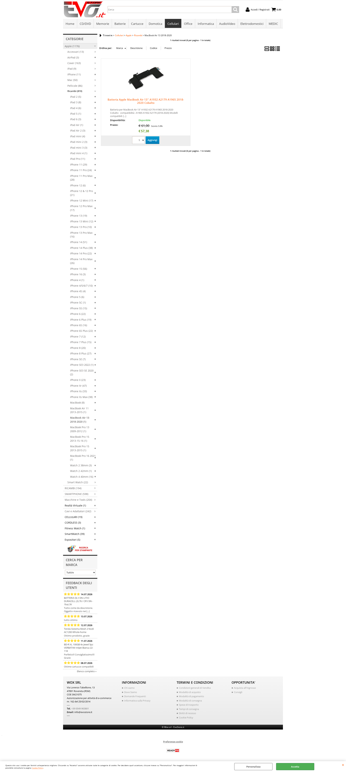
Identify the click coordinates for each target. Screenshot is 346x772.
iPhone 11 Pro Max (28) (81, 177)
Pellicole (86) (74, 85)
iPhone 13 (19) (78, 215)
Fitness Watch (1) (75, 528)
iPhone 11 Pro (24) (81, 170)
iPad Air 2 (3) (77, 130)
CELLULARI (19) (73, 517)
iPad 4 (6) (75, 108)
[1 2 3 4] (139, 140)
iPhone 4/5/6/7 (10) (81, 285)
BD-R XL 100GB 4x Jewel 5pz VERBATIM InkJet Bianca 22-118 (78, 648)
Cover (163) (74, 63)
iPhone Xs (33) (78, 391)
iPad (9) (71, 68)
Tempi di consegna (189, 709)
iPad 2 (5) (75, 96)
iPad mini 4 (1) (78, 153)
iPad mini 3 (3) (78, 147)
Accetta (295, 766)
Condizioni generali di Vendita (195, 687)
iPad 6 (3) (75, 119)
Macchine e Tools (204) (78, 499)
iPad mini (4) (77, 136)
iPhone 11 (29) (78, 164)
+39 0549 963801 (80, 708)
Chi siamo (129, 687)
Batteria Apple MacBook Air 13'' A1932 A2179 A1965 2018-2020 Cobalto (146, 101)
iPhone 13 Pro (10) (81, 227)
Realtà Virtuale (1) (75, 505)
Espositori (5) (72, 539)
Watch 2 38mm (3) (81, 465)
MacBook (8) (77, 402)
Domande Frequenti (135, 696)
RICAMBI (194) (73, 488)
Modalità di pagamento (191, 696)
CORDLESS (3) (73, 522)
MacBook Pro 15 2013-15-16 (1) (79, 438)
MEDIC (273, 24)
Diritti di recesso (187, 713)
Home (70, 24)
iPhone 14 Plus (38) (81, 248)
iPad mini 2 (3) (78, 142)
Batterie (120, 24)
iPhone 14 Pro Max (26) (81, 261)
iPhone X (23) (78, 380)
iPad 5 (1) (75, 113)
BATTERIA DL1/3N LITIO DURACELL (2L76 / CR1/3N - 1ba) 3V (78, 601)
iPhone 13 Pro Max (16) (81, 234)
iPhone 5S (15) (78, 308)
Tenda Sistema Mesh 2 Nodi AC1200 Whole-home (79, 630)
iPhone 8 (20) (78, 348)
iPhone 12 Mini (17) (81, 200)
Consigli (238, 692)
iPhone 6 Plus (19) (80, 319)
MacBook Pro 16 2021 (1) (83, 457)
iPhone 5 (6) (77, 297)
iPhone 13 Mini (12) (81, 221)
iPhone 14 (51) (78, 242)
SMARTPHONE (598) (76, 494)
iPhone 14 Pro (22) (81, 253)
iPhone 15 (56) (78, 268)
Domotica (155, 24)
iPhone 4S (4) (78, 291)
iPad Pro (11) (77, 158)
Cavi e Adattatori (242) (78, 511)
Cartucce (137, 24)
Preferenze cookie (173, 741)
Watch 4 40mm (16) (81, 476)
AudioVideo (227, 24)
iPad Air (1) (76, 125)
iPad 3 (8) (75, 102)
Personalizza (253, 766)
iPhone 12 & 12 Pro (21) (81, 192)
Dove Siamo (130, 692)
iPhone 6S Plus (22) (81, 330)
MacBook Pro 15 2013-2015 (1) (79, 448)
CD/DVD (85, 24)
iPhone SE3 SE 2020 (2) (82, 372)
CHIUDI (343, 765)
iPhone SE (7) (78, 359)
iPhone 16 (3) (78, 274)
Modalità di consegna (190, 700)
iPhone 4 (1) (77, 280)
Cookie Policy (37, 768)
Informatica (206, 24)
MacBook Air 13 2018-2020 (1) (79, 419)
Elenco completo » (86, 671)
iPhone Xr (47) (78, 385)
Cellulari (173, 24)
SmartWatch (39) (75, 534)
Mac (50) (72, 80)
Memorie (102, 24)
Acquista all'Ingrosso (245, 687)
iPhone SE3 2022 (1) (82, 364)
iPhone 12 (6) (78, 185)
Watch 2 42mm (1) (81, 471)
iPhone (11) (74, 74)
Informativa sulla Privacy (137, 700)
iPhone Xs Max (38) (81, 397)
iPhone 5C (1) (78, 302)
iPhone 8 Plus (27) (80, 353)
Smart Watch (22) (77, 482)
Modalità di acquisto (190, 692)
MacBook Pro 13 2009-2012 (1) (79, 429)
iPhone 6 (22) (78, 314)
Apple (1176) (72, 46)
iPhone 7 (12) (78, 336)
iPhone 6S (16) (78, 325)
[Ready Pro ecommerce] (173, 750)
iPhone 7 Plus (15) (80, 342)
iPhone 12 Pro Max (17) (81, 208)
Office (188, 24)
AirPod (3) (73, 57)
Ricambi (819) (74, 91)
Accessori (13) (75, 51)
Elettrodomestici (251, 24)
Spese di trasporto (189, 704)
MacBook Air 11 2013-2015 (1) (79, 410)
